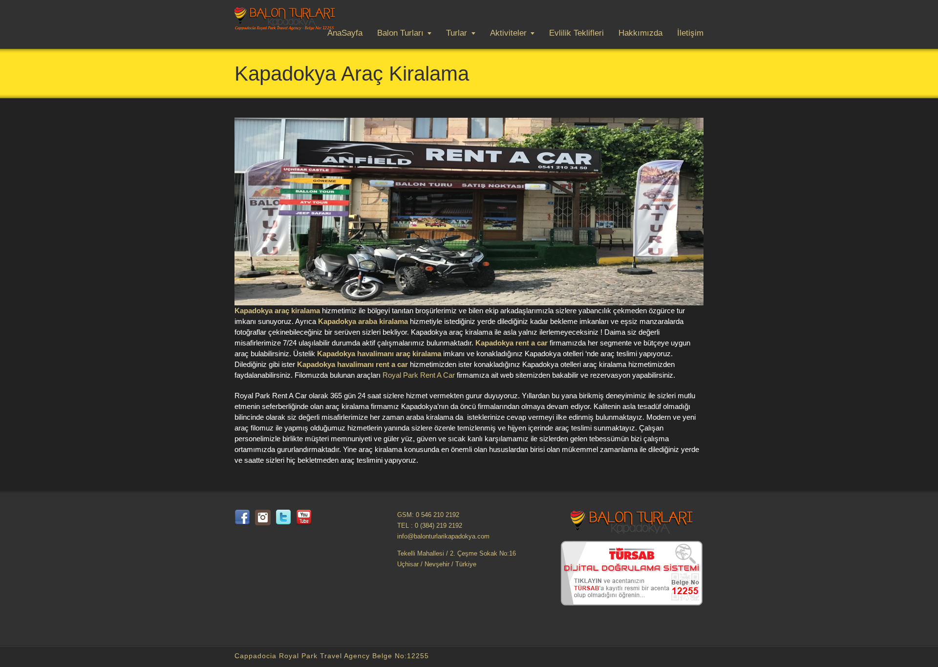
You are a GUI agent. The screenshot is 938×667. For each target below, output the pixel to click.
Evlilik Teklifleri (576, 33)
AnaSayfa (344, 33)
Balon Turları (400, 33)
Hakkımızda (640, 33)
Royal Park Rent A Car (419, 375)
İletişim (690, 33)
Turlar (456, 33)
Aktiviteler (508, 33)
